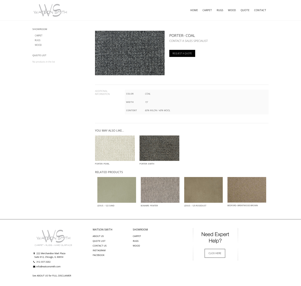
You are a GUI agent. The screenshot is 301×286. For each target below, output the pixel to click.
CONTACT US (100, 245)
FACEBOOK (98, 255)
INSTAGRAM (99, 250)
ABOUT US (98, 236)
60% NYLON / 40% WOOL (157, 110)
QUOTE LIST (99, 240)
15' (146, 102)
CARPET (38, 35)
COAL (147, 93)
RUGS (37, 40)
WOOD (38, 44)
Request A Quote (182, 53)
